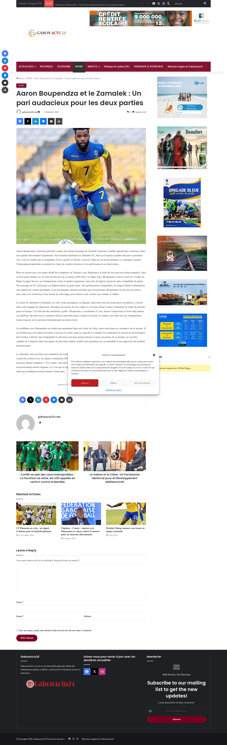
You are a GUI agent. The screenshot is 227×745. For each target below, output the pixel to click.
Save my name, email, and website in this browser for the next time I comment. (55, 630)
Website (87, 616)
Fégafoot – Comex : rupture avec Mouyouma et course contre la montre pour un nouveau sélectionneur (80, 531)
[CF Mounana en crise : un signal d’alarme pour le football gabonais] (36, 514)
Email (20, 616)
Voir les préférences (142, 382)
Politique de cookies (113, 390)
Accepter (85, 382)
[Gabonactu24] (47, 34)
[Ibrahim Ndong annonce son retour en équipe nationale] (126, 514)
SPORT (79, 66)
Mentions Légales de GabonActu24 (185, 66)
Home (21, 78)
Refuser (113, 382)
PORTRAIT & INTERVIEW (148, 66)
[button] (154, 355)
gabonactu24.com (29, 112)
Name (19, 602)
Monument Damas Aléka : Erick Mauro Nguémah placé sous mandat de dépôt (90, 3)
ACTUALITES (26, 66)
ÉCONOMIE (63, 66)
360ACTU (93, 66)
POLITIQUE (46, 66)
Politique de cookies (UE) (116, 66)
